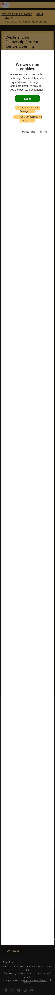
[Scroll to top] (6, 988)
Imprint (43, 132)
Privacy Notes (28, 132)
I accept (27, 98)
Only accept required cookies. (31, 119)
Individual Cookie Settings (30, 109)
